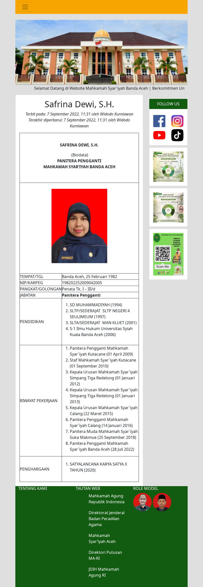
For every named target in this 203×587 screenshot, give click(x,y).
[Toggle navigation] (25, 7)
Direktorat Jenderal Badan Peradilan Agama (107, 518)
